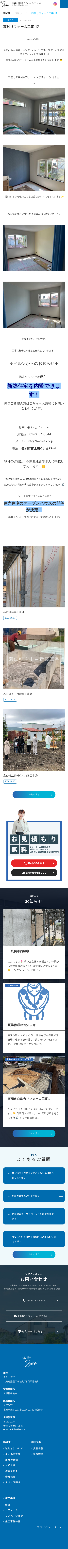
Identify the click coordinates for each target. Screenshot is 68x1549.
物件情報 (36, 1442)
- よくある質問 (11, 1454)
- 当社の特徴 (10, 1459)
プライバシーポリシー (51, 1527)
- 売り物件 (37, 1454)
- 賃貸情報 (37, 1448)
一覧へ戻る (34, 794)
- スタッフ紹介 (11, 1482)
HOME (7, 1442)
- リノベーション (13, 1515)
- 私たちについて (13, 1448)
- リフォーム (10, 1510)
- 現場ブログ (10, 1471)
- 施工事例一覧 (11, 1521)
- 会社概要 (9, 1476)
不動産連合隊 (35, 461)
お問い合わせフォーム (34, 427)
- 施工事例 (9, 1498)
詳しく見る (34, 1133)
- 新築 (6, 1504)
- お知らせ (9, 1465)
